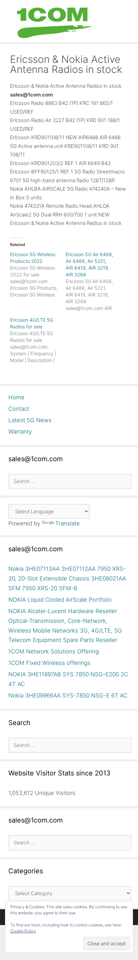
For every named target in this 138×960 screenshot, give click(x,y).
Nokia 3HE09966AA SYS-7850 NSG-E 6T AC (67, 695)
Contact (18, 408)
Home (16, 397)
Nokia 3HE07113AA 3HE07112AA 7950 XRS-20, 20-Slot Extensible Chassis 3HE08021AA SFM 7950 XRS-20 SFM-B (67, 578)
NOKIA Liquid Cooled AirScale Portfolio (60, 599)
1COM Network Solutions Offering (53, 651)
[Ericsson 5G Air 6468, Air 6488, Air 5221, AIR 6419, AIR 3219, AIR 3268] (93, 281)
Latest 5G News (30, 420)
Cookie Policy (23, 930)
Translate (67, 523)
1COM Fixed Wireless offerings (49, 662)
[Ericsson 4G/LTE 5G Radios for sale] (38, 340)
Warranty (20, 431)
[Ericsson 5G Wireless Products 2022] (38, 274)
